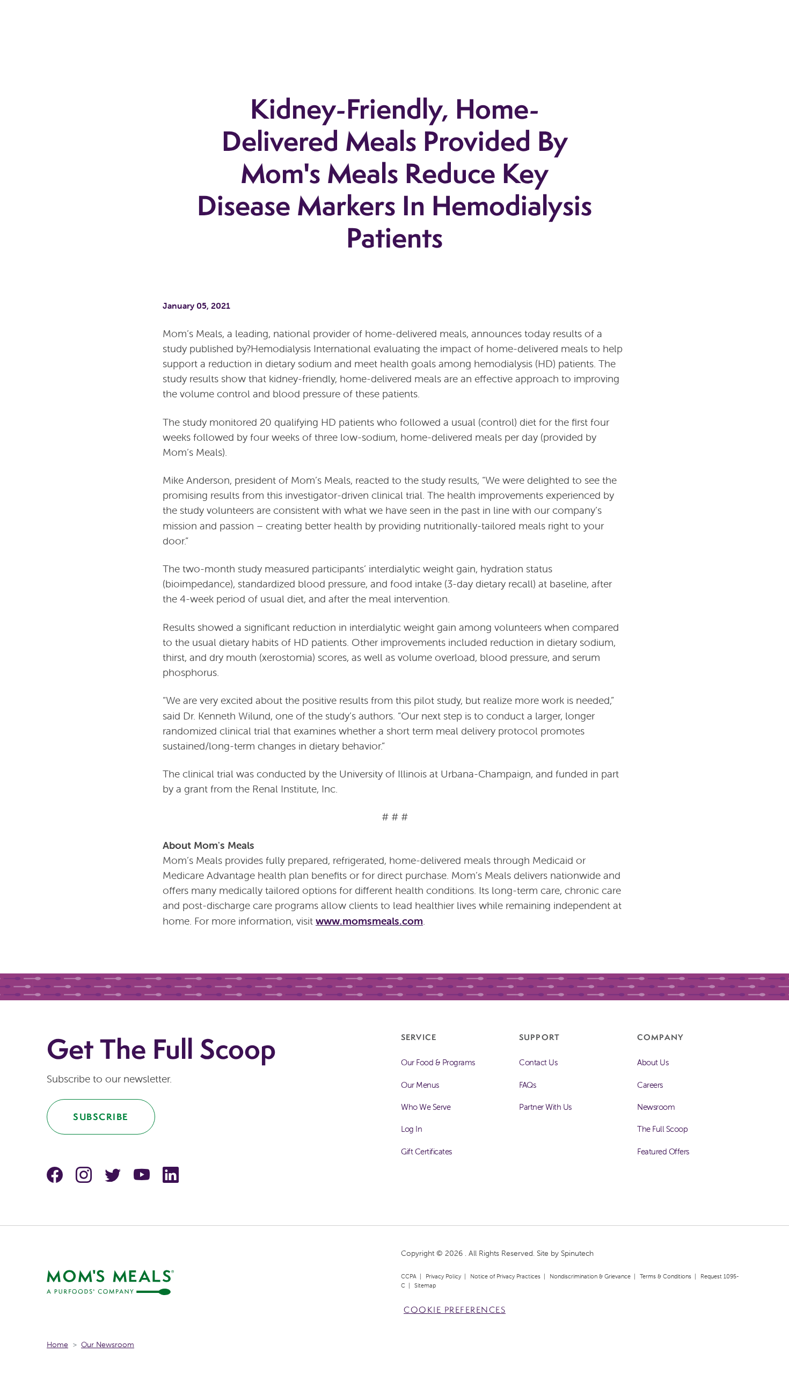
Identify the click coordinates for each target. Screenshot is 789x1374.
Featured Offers (663, 1151)
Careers (650, 1085)
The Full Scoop (662, 1129)
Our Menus (420, 1085)
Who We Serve (425, 1107)
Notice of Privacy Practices (505, 1276)
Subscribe (101, 1116)
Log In (411, 1129)
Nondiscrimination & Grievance (590, 1276)
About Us (652, 1062)
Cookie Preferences (455, 1309)
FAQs (527, 1085)
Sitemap (425, 1285)
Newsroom (656, 1107)
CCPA (409, 1276)
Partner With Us (545, 1107)
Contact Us (538, 1062)
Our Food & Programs (438, 1062)
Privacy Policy (443, 1276)
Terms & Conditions (665, 1276)
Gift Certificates (426, 1151)
